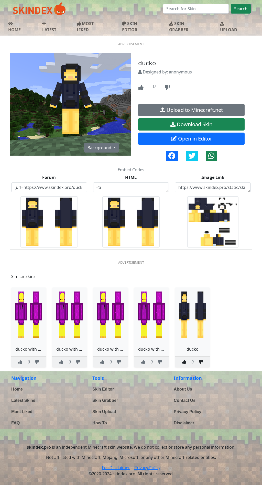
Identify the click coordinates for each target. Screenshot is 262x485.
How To (99, 423)
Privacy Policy (187, 411)
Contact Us (184, 400)
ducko (193, 349)
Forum (49, 177)
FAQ (15, 423)
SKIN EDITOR (129, 27)
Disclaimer (184, 423)
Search (240, 9)
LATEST (49, 30)
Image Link (212, 177)
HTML (131, 177)
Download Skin (194, 124)
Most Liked (21, 411)
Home (17, 389)
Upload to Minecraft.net (194, 109)
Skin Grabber (105, 400)
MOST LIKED (85, 27)
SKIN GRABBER (179, 27)
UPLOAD (228, 30)
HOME (14, 30)
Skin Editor (103, 389)
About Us (183, 389)
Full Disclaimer (116, 467)
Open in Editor (194, 138)
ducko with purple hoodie (40, 349)
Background (100, 147)
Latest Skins (23, 400)
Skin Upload (104, 411)
